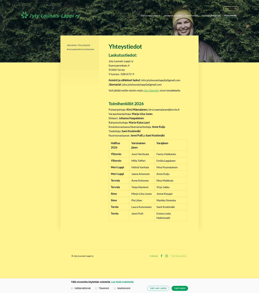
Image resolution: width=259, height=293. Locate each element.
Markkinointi (123, 288)
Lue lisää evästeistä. (122, 282)
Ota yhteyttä (151, 90)
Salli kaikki (179, 288)
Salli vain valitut (158, 288)
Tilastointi (104, 288)
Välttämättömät (82, 288)
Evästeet (154, 256)
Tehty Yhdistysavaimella (179, 256)
